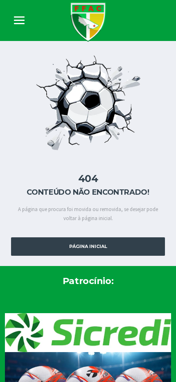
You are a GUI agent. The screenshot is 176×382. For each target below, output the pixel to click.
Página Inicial (88, 246)
